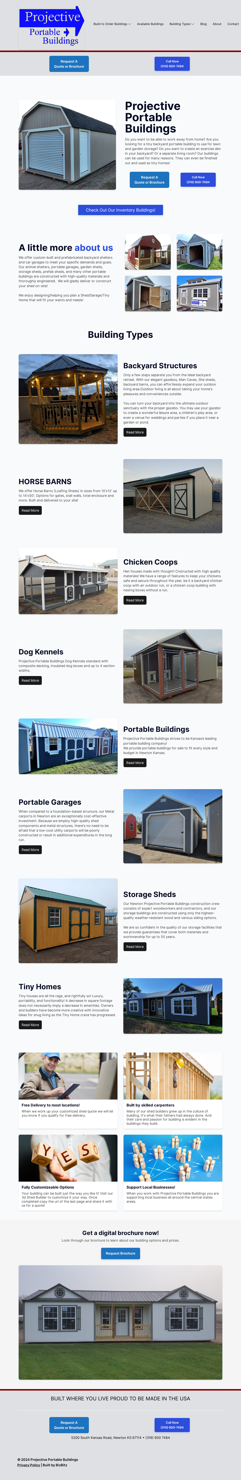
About (217, 24)
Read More (135, 432)
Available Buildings (150, 24)
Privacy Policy (28, 1465)
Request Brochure (120, 1253)
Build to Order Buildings (110, 24)
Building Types (180, 24)
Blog (203, 24)
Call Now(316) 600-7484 (172, 63)
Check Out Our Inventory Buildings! (120, 210)
